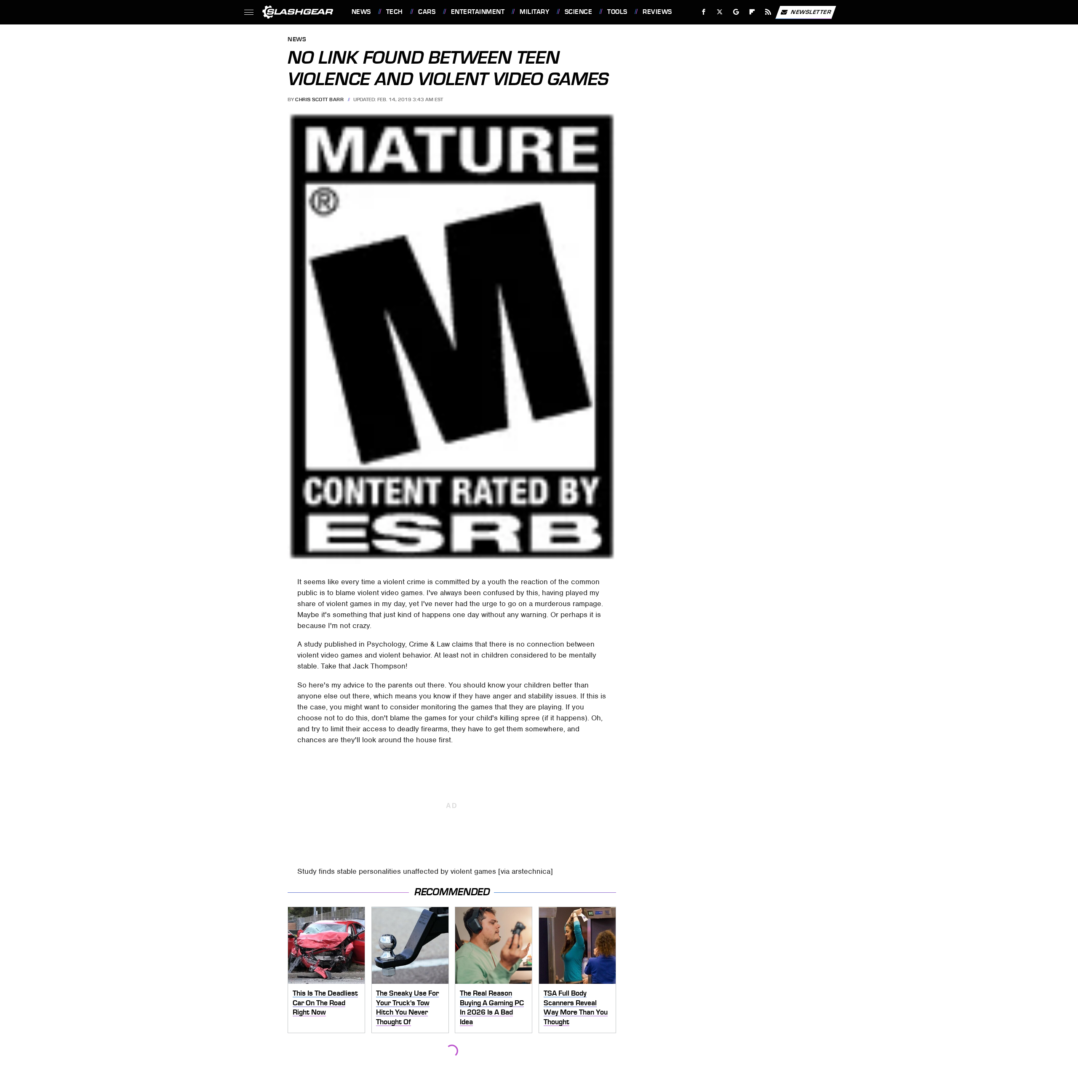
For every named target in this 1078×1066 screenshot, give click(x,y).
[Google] (735, 12)
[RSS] (768, 12)
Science (578, 12)
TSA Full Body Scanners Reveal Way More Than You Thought (576, 1007)
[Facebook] (704, 12)
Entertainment (477, 12)
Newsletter (811, 11)
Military (534, 12)
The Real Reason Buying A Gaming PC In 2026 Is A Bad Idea (492, 1007)
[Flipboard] (752, 12)
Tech (394, 12)
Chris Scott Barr (319, 99)
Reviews (657, 12)
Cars (426, 12)
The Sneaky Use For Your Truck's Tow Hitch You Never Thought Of (407, 1007)
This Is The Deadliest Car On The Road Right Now (325, 1002)
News (361, 12)
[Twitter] (719, 12)
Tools (617, 12)
